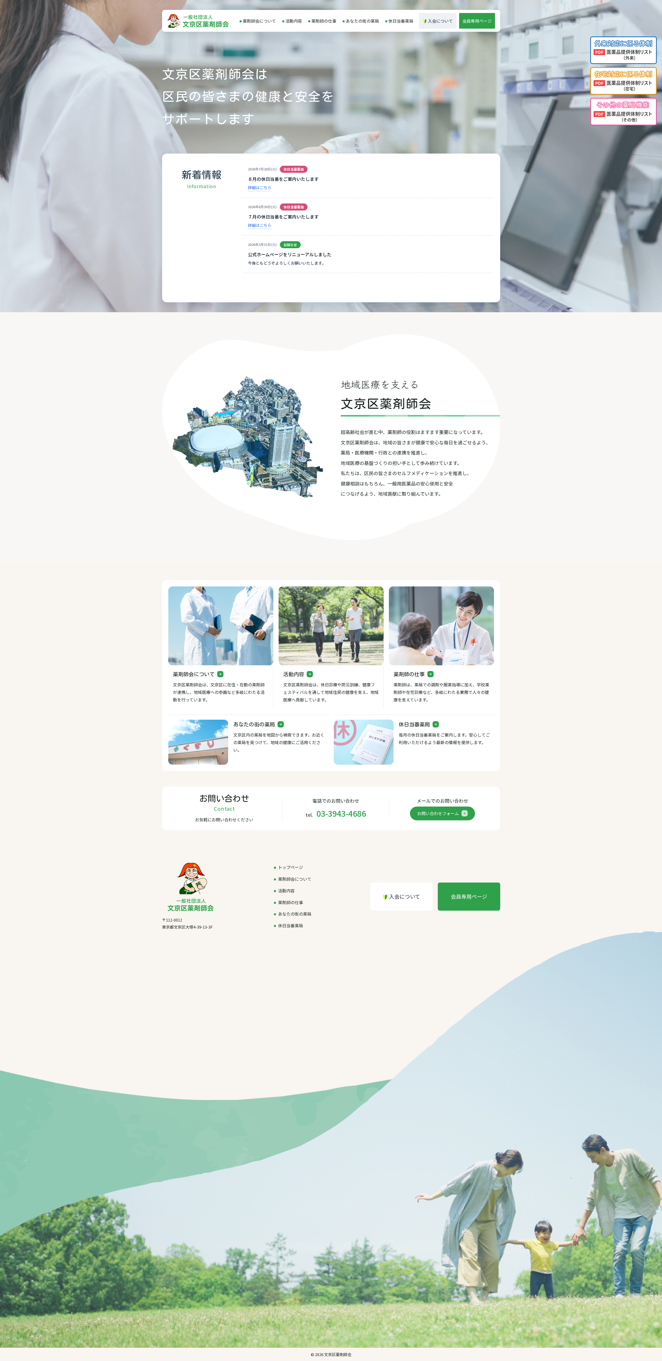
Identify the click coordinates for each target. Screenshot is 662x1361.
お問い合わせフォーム (438, 813)
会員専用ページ (477, 21)
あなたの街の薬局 (362, 21)
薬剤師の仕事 (323, 21)
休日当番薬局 (400, 21)
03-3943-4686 (341, 813)
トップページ (290, 867)
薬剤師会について (259, 21)
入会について (440, 21)
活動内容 (293, 21)
